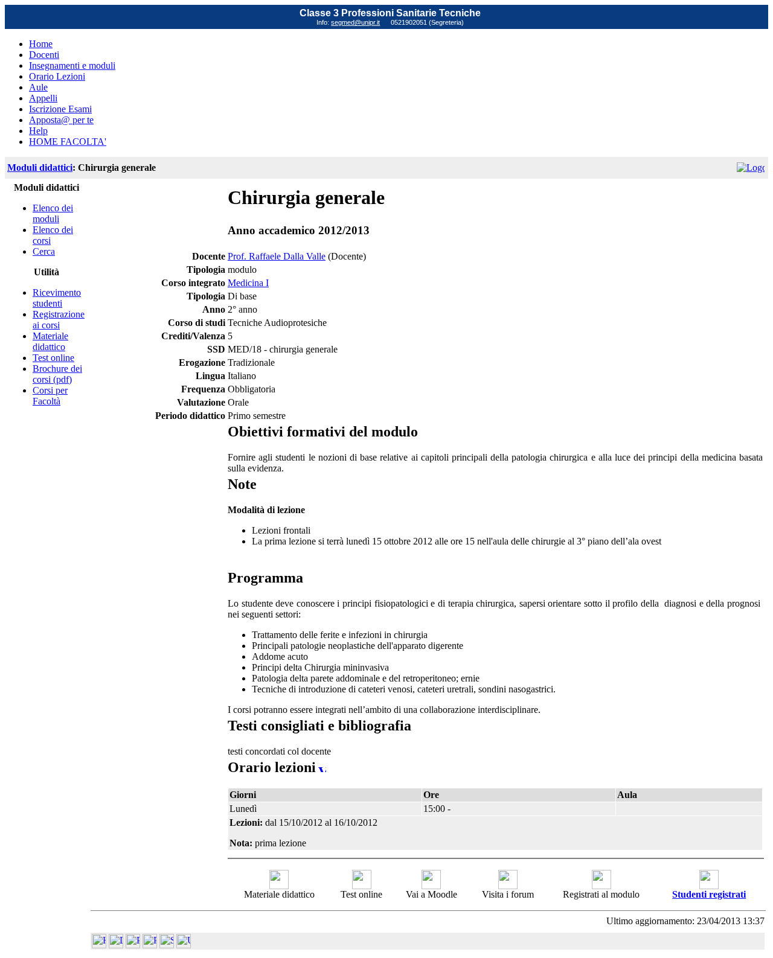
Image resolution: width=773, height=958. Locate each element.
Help (38, 131)
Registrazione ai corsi (59, 319)
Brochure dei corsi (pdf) (57, 374)
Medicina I (248, 283)
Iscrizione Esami (60, 109)
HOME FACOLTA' (67, 141)
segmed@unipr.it (355, 22)
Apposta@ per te (61, 120)
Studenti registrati (709, 894)
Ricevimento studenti (57, 297)
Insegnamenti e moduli (72, 65)
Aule (38, 87)
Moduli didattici (39, 167)
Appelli (43, 98)
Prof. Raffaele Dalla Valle (277, 256)
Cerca (44, 251)
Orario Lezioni (57, 76)
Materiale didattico (50, 341)
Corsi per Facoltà (50, 395)
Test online (53, 358)
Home (41, 44)
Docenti (44, 54)
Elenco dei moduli (53, 213)
